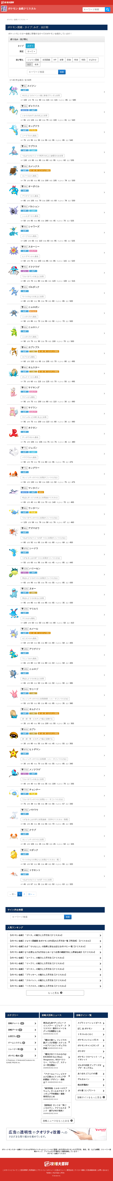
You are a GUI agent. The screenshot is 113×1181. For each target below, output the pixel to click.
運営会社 (70, 1170)
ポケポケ (81, 1051)
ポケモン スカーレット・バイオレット (89, 1058)
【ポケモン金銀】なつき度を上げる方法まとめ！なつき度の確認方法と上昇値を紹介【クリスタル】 (52, 952)
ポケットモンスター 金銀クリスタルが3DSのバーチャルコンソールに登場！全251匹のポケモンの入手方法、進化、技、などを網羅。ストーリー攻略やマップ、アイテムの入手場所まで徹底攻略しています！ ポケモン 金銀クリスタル (56, 1151)
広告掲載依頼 (91, 1170)
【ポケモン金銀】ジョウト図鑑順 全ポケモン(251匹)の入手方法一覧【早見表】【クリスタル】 (50, 941)
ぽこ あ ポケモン (85, 1028)
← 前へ (12, 894)
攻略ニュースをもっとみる (56, 1121)
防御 (69, 60)
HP (55, 60)
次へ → (31, 894)
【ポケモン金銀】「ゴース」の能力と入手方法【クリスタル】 (36, 935)
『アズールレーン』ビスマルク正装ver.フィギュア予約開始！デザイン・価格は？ (54, 1078)
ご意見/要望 (23, 1170)
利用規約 (32, 1170)
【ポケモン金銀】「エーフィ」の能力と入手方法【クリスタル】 (37, 958)
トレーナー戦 (15, 1049)
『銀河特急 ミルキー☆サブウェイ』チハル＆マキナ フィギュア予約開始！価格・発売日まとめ (55, 1093)
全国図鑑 (46, 60)
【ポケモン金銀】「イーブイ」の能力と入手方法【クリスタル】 (37, 963)
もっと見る (53, 993)
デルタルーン (83, 1079)
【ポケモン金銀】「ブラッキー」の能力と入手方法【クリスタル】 (38, 975)
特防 (83, 60)
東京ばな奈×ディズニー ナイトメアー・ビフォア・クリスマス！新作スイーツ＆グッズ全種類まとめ (54, 1028)
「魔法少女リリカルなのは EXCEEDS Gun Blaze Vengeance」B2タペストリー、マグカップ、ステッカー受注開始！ (54, 1061)
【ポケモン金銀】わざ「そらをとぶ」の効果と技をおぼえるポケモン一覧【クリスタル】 (47, 946)
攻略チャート (15, 1023)
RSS (62, 1173)
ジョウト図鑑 (33, 60)
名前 (36, 64)
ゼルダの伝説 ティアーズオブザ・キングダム (89, 1066)
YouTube (56, 1173)
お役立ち (13, 1036)
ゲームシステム (16, 1043)
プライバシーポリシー (45, 1170)
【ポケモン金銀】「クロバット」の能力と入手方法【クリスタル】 (38, 980)
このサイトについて (9, 1170)
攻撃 (62, 60)
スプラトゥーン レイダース (89, 1023)
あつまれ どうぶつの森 (88, 1073)
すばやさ (93, 60)
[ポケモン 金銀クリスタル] (41, 12)
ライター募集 (80, 1170)
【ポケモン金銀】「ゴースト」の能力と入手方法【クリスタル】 (37, 969)
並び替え (20, 60)
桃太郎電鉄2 (83, 1085)
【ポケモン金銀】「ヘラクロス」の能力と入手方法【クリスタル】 (38, 986)
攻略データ (14, 1030)
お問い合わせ (103, 1170)
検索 (107, 9)
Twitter (48, 1173)
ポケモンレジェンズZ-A (88, 1040)
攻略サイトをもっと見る (89, 1097)
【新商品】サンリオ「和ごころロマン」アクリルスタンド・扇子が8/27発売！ (54, 1109)
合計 (29, 64)
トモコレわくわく (85, 1034)
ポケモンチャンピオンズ (88, 1045)
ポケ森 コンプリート (87, 1090)
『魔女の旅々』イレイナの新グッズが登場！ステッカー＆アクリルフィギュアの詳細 (54, 1044)
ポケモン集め (15, 1055)
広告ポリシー (60, 1170)
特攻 (76, 60)
